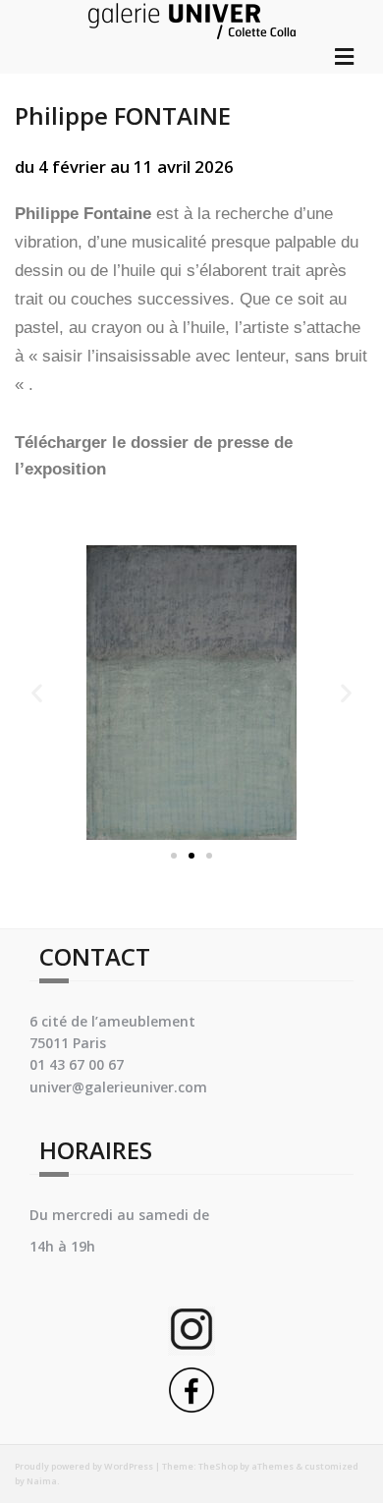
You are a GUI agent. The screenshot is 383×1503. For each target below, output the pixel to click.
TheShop (218, 1466)
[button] (174, 856)
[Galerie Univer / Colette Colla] (192, 18)
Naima (42, 1481)
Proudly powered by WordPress (84, 1466)
